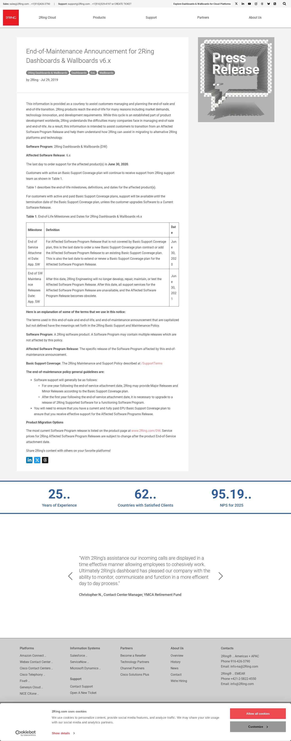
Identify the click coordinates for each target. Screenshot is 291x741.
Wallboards (106, 72)
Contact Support (81, 686)
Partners (203, 17)
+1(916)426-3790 (40, 4)
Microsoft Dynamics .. (85, 668)
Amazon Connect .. (33, 656)
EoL (93, 72)
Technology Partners (134, 662)
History (176, 662)
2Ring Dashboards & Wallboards (47, 72)
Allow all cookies (258, 713)
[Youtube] (249, 4)
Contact (176, 675)
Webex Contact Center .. (36, 662)
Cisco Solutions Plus (134, 675)
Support (151, 17)
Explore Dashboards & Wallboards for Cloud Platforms (202, 4)
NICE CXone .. (29, 694)
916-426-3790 (240, 661)
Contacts (227, 648)
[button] (70, 576)
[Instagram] (256, 4)
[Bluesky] (268, 4)
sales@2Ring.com (19, 4)
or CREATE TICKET (121, 4)
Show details (61, 733)
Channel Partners (132, 668)
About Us (255, 17)
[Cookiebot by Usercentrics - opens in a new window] (25, 733)
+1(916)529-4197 (101, 4)
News (174, 668)
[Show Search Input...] (284, 3)
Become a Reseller (133, 656)
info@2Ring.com (242, 684)
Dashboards (79, 72)
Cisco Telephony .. (32, 675)
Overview (177, 656)
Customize (255, 726)
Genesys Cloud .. (31, 687)
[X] (236, 4)
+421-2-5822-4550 (243, 679)
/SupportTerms (151, 363)
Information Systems (85, 648)
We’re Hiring (179, 681)
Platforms (27, 648)
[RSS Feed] (275, 4)
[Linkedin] (243, 4)
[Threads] (262, 4)
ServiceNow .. (79, 662)
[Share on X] (37, 460)
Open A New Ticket (83, 693)
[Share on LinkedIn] (29, 460)
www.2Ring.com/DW (145, 431)
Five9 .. (25, 681)
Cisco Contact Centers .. (36, 668)
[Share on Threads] (45, 460)
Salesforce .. (78, 656)
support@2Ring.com (79, 4)
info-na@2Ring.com (244, 666)
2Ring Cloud (47, 17)
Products (99, 17)
